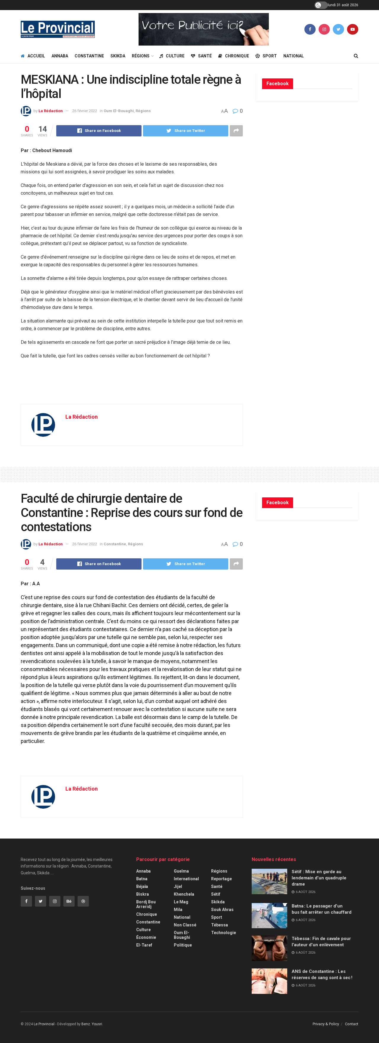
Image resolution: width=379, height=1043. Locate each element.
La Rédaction (50, 111)
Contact (351, 1024)
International (186, 878)
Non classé (185, 925)
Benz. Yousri (91, 1024)
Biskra (142, 894)
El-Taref (144, 945)
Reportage (221, 878)
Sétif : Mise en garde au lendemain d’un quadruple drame (319, 878)
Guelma (181, 871)
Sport (270, 56)
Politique (183, 945)
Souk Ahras (222, 909)
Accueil (36, 56)
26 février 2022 (84, 111)
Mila (178, 909)
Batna (141, 878)
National (293, 56)
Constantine (89, 56)
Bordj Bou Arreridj (146, 904)
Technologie (223, 932)
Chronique (237, 56)
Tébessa (219, 925)
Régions (141, 56)
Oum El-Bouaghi (119, 111)
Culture (175, 56)
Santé (205, 56)
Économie (146, 937)
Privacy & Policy (326, 1024)
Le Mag (181, 901)
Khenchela (184, 894)
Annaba (60, 56)
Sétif (215, 894)
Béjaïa (142, 886)
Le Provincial (44, 1024)
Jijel (178, 886)
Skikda (117, 56)
